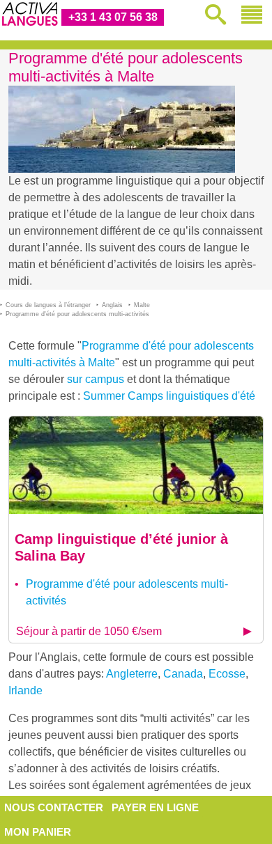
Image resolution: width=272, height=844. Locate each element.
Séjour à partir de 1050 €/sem (89, 631)
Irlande (25, 690)
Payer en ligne (155, 807)
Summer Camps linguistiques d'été (169, 396)
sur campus (95, 379)
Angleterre (132, 674)
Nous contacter (53, 807)
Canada (183, 674)
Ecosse (227, 674)
